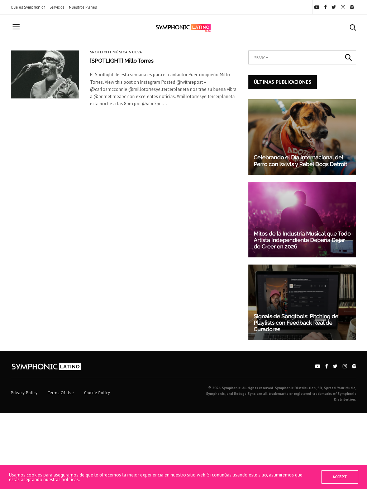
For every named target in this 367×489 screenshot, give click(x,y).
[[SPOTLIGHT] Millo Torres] (45, 74)
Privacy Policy (24, 392)
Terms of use (61, 392)
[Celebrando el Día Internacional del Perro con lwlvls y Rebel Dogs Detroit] (302, 137)
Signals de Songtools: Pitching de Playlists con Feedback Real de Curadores (296, 323)
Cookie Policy (97, 392)
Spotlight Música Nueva (116, 52)
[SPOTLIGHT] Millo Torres (122, 60)
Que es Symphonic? (28, 7)
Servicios (56, 7)
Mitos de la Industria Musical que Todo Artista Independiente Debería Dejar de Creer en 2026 (302, 240)
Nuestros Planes (83, 7)
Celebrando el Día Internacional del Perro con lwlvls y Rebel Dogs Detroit (300, 160)
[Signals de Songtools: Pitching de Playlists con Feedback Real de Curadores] (302, 302)
